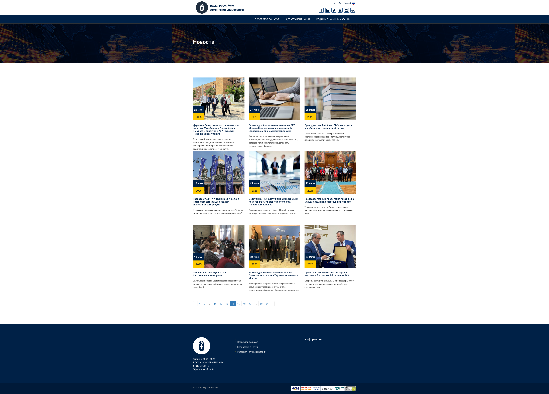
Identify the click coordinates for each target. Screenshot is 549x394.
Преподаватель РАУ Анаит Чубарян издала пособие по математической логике (328, 127)
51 (267, 303)
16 (244, 303)
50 (261, 303)
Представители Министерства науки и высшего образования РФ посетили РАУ (327, 274)
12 (221, 303)
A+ (340, 2)
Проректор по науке (267, 19)
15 (238, 303)
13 (227, 303)
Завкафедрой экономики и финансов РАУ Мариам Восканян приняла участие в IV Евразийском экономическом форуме (272, 128)
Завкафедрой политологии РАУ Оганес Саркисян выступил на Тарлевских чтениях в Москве (273, 275)
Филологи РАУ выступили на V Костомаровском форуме (209, 274)
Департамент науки (298, 19)
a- (335, 2)
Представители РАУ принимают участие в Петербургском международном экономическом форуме (216, 202)
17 (250, 303)
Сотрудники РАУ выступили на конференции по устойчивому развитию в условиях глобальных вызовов (273, 202)
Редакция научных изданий (333, 19)
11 (215, 303)
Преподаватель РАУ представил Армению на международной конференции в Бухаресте (329, 200)
